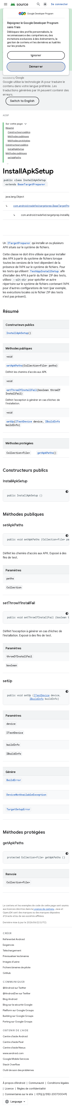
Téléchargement (12, 950)
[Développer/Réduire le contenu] (25, 124)
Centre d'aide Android (15, 1036)
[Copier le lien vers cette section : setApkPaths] (26, 525)
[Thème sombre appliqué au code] (67, 491)
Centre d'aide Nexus (14, 1047)
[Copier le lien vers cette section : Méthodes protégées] (48, 832)
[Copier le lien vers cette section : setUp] (15, 681)
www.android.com (13, 1053)
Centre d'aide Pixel (13, 1042)
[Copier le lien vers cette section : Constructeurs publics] (51, 471)
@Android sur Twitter (14, 987)
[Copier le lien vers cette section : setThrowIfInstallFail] (38, 603)
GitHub (7, 973)
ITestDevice (23, 421)
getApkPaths (45, 452)
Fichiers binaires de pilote (16, 967)
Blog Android (10, 999)
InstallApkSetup (17, 333)
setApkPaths (14, 365)
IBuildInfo (52, 421)
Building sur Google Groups (18, 1016)
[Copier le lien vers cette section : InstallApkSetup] (30, 481)
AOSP (6, 115)
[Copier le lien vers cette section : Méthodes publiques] (47, 515)
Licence (9, 1088)
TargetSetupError (18, 809)
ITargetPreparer (19, 243)
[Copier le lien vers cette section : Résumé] (22, 312)
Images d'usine (11, 961)
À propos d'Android (14, 1083)
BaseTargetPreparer (31, 184)
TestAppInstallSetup (44, 271)
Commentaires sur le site (19, 1094)
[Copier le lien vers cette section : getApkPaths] (26, 843)
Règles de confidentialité (31, 1088)
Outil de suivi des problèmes (18, 1070)
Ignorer (36, 55)
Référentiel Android (14, 939)
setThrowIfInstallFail (21, 390)
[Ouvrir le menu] (5, 4)
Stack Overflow (11, 1064)
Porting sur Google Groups (17, 1021)
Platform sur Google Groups (18, 1010)
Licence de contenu (44, 909)
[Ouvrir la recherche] (38, 4)
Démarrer (36, 66)
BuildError (13, 780)
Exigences (8, 944)
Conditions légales (58, 1083)
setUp (10, 421)
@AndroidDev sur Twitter (16, 993)
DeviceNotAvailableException (26, 794)
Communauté (36, 1083)
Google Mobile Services (16, 1058)
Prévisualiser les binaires (16, 956)
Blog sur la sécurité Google (17, 1004)
